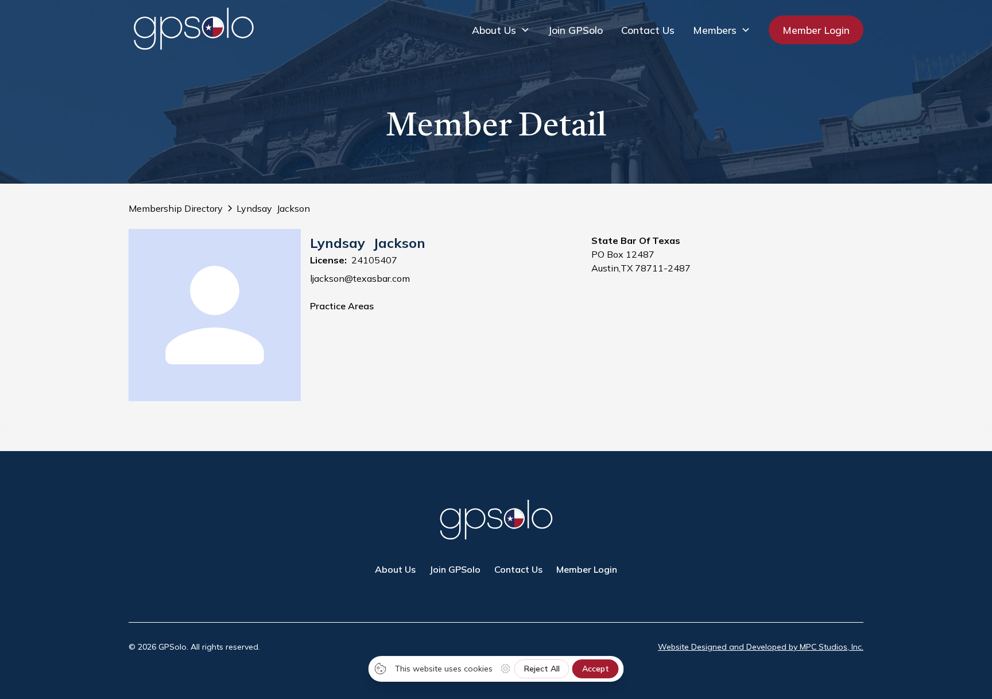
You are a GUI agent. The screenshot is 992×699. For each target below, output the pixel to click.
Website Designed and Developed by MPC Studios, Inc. (760, 647)
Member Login (816, 30)
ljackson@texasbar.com (360, 278)
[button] (501, 30)
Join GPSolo (575, 30)
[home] (193, 30)
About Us (395, 569)
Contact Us (648, 30)
